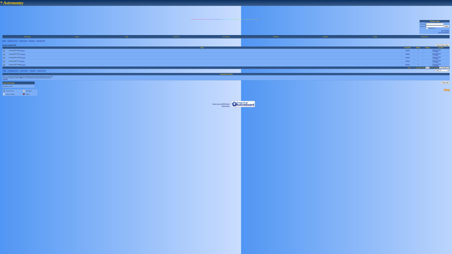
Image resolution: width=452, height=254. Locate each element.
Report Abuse (226, 106)
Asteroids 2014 (40, 41)
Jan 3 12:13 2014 (437, 53)
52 (419, 67)
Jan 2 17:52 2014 (437, 60)
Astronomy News (13, 41)
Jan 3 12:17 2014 (437, 50)
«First (409, 67)
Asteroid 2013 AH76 (15, 57)
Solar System (23, 41)
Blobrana (408, 50)
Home (4, 41)
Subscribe (445, 83)
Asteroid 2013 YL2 (14, 61)
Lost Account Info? (443, 32)
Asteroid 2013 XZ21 (14, 54)
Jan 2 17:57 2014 (437, 57)
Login (446, 26)
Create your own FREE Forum (221, 104)
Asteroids (31, 41)
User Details (226, 37)
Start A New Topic (443, 45)
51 (417, 67)
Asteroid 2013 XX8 (14, 50)
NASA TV (176, 37)
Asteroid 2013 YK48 (15, 64)
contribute (5, 79)
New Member (445, 30)
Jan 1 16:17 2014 (437, 64)
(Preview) (22, 50)
